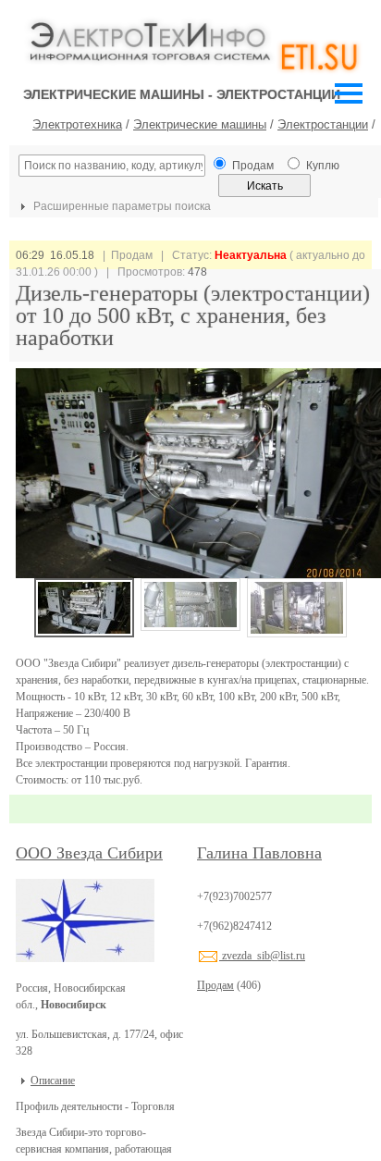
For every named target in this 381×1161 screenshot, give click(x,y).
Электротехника (77, 124)
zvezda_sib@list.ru (262, 955)
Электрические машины (199, 124)
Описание (53, 1080)
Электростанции (322, 124)
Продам (215, 985)
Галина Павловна (259, 853)
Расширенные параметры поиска (121, 206)
